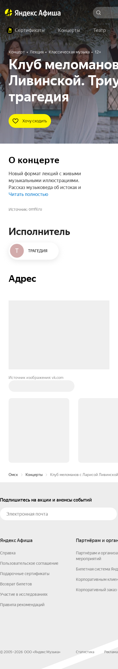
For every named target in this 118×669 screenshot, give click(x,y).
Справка (7, 553)
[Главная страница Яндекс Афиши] (8, 12)
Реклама (111, 652)
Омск (13, 475)
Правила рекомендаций (22, 604)
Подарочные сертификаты (25, 573)
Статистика (85, 652)
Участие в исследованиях (24, 594)
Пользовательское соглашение (29, 563)
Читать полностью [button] (28, 194)
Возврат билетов (16, 584)
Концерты (34, 475)
